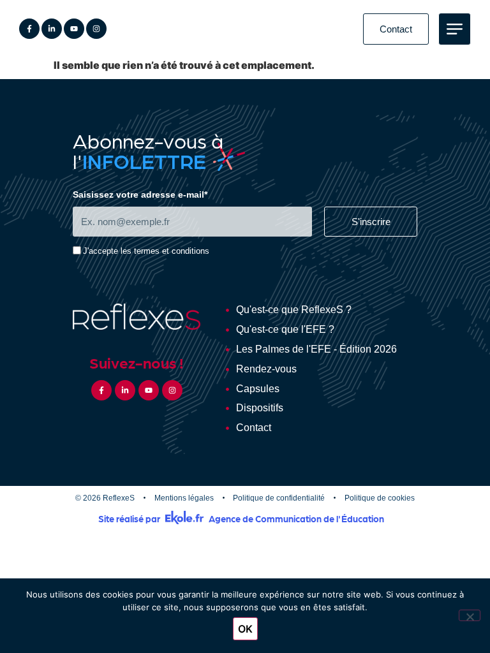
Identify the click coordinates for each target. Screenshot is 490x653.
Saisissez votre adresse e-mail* (140, 195)
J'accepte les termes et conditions (146, 251)
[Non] (469, 615)
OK (245, 628)
